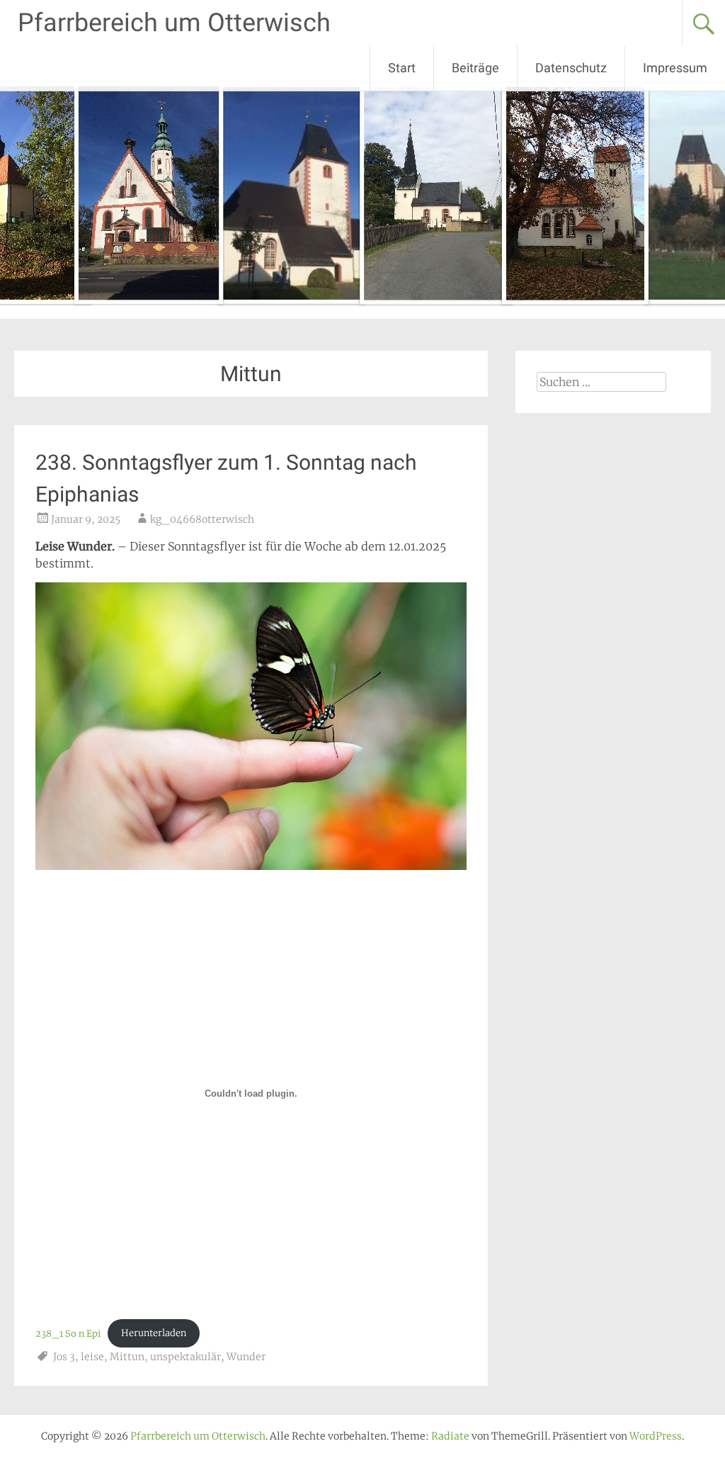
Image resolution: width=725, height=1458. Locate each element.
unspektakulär (185, 1356)
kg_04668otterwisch (202, 519)
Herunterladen (153, 1332)
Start (402, 67)
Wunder (246, 1356)
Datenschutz (571, 67)
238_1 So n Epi (68, 1332)
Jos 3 (64, 1356)
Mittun (127, 1356)
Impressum (675, 67)
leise (92, 1356)
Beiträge (475, 67)
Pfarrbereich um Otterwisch (174, 23)
